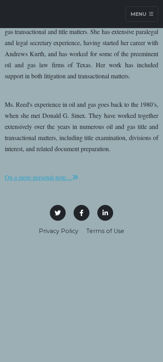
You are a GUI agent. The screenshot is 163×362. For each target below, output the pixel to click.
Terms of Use (105, 231)
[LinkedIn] (105, 213)
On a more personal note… (38, 177)
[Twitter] (58, 213)
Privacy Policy (58, 231)
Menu (139, 14)
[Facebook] (81, 213)
